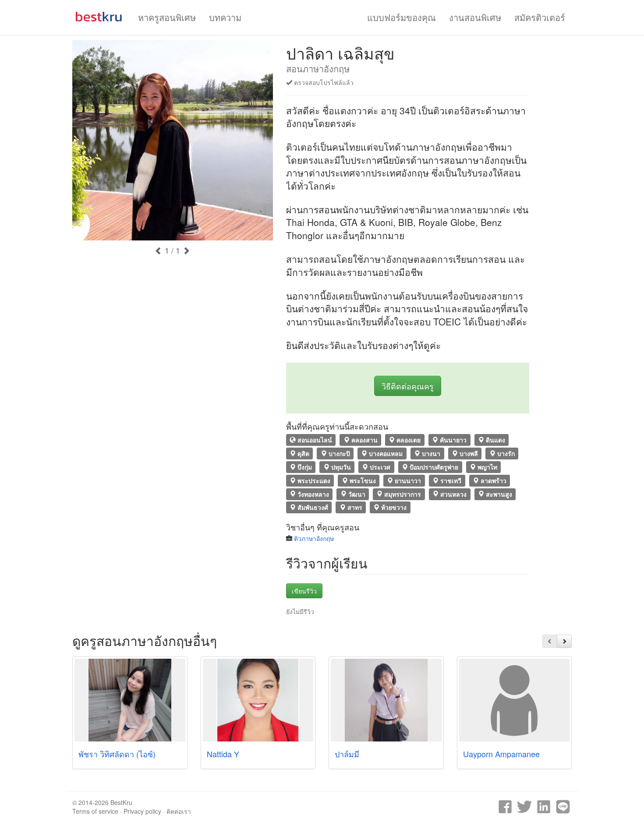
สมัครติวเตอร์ (539, 17)
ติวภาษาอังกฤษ (314, 538)
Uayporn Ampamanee (501, 753)
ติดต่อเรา (178, 811)
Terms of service (95, 811)
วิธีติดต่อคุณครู (408, 386)
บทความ (225, 17)
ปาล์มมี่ (347, 753)
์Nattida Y (223, 753)
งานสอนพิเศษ (475, 17)
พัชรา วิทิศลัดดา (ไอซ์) (117, 753)
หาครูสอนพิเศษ (167, 17)
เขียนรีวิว (304, 590)
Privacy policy (142, 811)
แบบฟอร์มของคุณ (401, 17)
